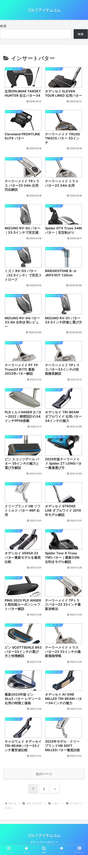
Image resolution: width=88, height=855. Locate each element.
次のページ (44, 774)
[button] (79, 631)
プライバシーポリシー (44, 842)
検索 (3, 26)
